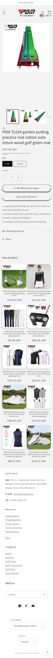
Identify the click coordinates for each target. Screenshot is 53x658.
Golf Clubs (10, 561)
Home (8, 553)
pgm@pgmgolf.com (24, 493)
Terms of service (13, 527)
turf (7, 163)
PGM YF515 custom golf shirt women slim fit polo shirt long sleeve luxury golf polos (14, 454)
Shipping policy (13, 519)
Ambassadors (12, 515)
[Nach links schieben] (3, 117)
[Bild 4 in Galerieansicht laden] (40, 116)
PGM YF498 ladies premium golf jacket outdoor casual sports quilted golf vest (14, 374)
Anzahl (5, 170)
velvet (20, 163)
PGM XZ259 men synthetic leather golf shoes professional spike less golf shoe (38, 454)
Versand (5, 153)
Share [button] (8, 239)
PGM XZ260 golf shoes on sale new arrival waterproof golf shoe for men (14, 414)
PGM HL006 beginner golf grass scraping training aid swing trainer (14, 293)
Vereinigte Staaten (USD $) (25, 626)
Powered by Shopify (32, 653)
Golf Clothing (12, 573)
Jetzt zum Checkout (26, 196)
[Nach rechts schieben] (50, 117)
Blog (7, 537)
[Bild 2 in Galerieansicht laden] (26, 116)
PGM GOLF (23, 653)
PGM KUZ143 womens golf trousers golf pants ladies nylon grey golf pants (14, 333)
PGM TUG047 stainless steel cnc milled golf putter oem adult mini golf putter (39, 333)
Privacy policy (12, 523)
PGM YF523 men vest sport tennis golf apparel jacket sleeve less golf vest (39, 414)
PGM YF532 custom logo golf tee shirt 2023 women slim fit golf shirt (38, 374)
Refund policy (12, 531)
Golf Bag (9, 557)
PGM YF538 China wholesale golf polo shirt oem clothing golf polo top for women (39, 293)
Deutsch (25, 641)
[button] (3, 12)
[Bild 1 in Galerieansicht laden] (13, 116)
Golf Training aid (13, 565)
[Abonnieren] (44, 594)
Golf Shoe (10, 569)
